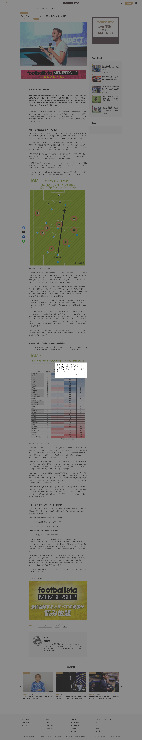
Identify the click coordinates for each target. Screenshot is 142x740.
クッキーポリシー (67, 375)
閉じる (77, 375)
